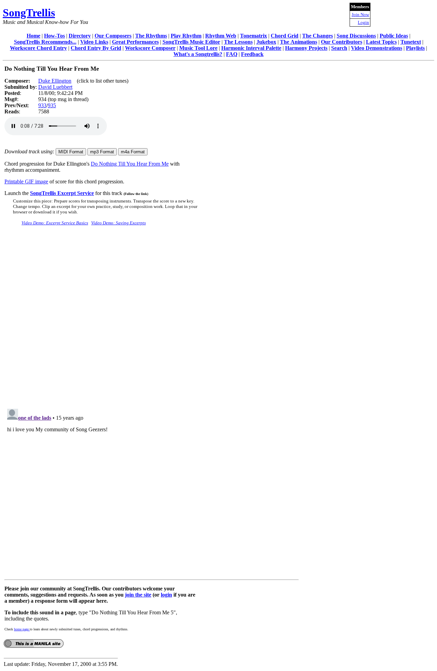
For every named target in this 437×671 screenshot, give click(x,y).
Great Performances (135, 42)
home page (22, 629)
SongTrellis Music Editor (191, 42)
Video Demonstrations (376, 48)
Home (33, 36)
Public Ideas (394, 36)
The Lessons (238, 42)
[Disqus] (151, 316)
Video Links (94, 42)
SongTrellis (29, 12)
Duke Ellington (54, 81)
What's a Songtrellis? (197, 54)
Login (363, 22)
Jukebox (266, 42)
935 (52, 105)
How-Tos (54, 36)
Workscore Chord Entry (38, 48)
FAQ (231, 54)
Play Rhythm (186, 36)
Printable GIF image (26, 181)
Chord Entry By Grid (96, 48)
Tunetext (410, 42)
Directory (80, 36)
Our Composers (113, 36)
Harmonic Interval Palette (251, 48)
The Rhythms (151, 36)
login (166, 595)
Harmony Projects (306, 48)
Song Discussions (356, 36)
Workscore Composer (150, 48)
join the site (138, 595)
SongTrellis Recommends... (45, 42)
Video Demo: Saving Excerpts (118, 222)
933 (42, 105)
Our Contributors (341, 42)
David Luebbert (55, 87)
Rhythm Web (220, 36)
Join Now (360, 14)
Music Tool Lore (198, 48)
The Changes (317, 36)
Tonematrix (253, 36)
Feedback (252, 54)
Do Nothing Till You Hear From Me (130, 164)
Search (339, 48)
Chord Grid (284, 36)
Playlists (415, 48)
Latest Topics (381, 42)
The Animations (298, 42)
